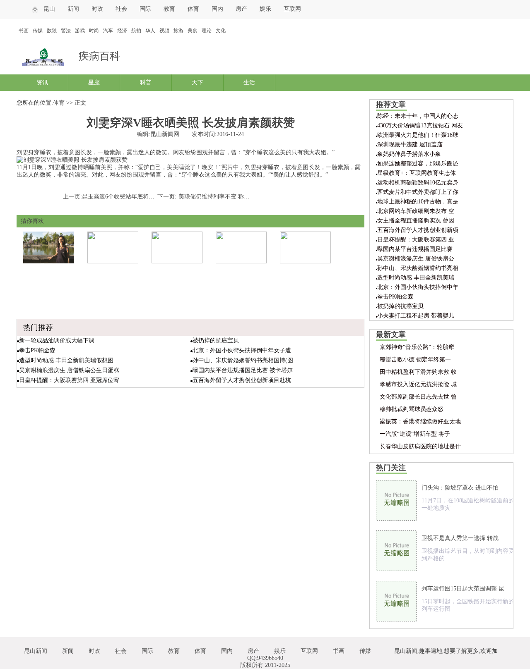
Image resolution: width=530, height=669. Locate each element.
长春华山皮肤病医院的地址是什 (420, 446)
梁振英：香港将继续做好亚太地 (420, 421)
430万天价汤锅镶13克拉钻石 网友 (420, 125)
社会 (121, 9)
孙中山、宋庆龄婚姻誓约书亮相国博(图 (243, 360)
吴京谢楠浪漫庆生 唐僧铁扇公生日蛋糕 (69, 370)
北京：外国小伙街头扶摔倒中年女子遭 (242, 350)
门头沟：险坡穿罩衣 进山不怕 (460, 488)
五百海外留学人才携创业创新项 (417, 230)
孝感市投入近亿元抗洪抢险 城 (418, 384)
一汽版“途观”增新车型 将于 (415, 434)
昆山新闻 (35, 651)
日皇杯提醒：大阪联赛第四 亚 (415, 240)
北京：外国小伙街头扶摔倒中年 (417, 287)
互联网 (292, 9)
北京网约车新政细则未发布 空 (415, 211)
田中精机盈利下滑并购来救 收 (418, 372)
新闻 (73, 9)
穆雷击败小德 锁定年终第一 (415, 359)
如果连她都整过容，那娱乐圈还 (417, 163)
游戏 (80, 30)
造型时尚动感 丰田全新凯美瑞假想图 (66, 360)
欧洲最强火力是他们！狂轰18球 (417, 135)
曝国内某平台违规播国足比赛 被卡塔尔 (243, 370)
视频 (164, 30)
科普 (146, 82)
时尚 (94, 30)
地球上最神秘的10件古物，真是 (417, 201)
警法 (66, 30)
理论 (207, 30)
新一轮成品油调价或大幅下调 (56, 340)
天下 (197, 82)
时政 (97, 9)
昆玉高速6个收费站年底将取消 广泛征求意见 (139, 197)
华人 (150, 30)
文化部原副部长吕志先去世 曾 (418, 397)
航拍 (136, 30)
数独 (52, 30)
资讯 (42, 82)
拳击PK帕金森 (37, 350)
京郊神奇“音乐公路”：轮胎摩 (417, 347)
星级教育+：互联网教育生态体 (416, 173)
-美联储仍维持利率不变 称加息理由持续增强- (234, 197)
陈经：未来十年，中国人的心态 (417, 116)
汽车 (108, 30)
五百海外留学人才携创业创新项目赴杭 (242, 380)
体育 (193, 9)
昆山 (49, 9)
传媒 (38, 30)
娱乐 (265, 9)
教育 (169, 9)
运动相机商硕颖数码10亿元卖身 (417, 182)
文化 (221, 30)
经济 (122, 30)
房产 (241, 9)
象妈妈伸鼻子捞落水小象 (409, 154)
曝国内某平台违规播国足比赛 (415, 249)
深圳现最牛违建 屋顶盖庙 (410, 144)
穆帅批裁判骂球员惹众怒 (411, 409)
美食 (193, 30)
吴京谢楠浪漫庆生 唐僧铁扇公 (415, 259)
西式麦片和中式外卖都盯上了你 (417, 192)
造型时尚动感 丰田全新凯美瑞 (415, 278)
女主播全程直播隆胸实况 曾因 (415, 220)
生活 (249, 82)
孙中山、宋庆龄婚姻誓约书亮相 (417, 268)
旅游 (178, 30)
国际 (145, 9)
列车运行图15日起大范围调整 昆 (463, 588)
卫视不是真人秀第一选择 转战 (460, 538)
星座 (94, 82)
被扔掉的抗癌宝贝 (216, 340)
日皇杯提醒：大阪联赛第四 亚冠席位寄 (69, 380)
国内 (217, 9)
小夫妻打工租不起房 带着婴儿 (415, 316)
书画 (24, 30)
